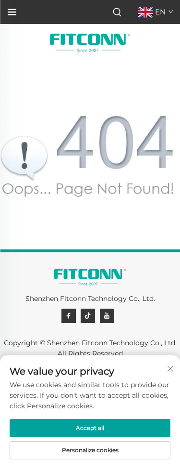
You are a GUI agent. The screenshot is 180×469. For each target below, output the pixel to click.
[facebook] (68, 316)
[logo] (90, 42)
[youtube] (107, 316)
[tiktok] (88, 316)
